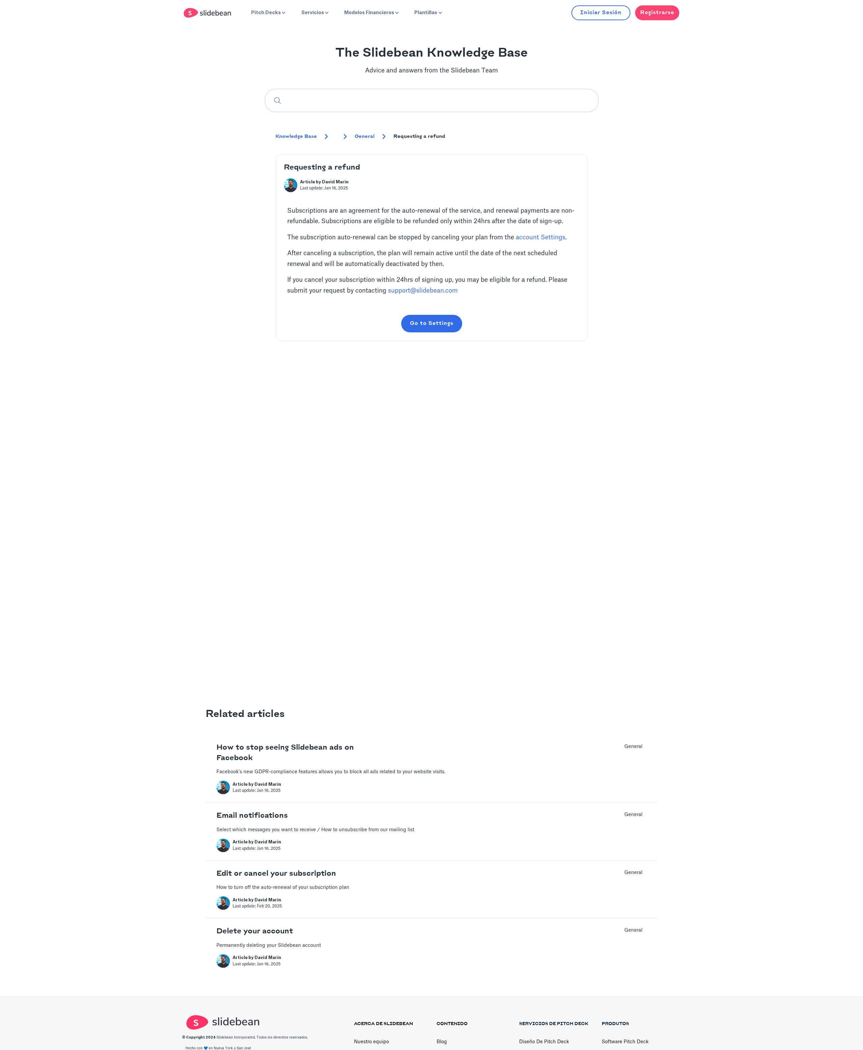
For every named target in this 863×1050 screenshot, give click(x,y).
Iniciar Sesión (601, 13)
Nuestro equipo (371, 1042)
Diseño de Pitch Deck (544, 1042)
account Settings (540, 237)
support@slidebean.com (423, 291)
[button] (268, 12)
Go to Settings (431, 323)
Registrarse (657, 13)
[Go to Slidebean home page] (208, 13)
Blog (442, 1042)
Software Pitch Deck (625, 1042)
